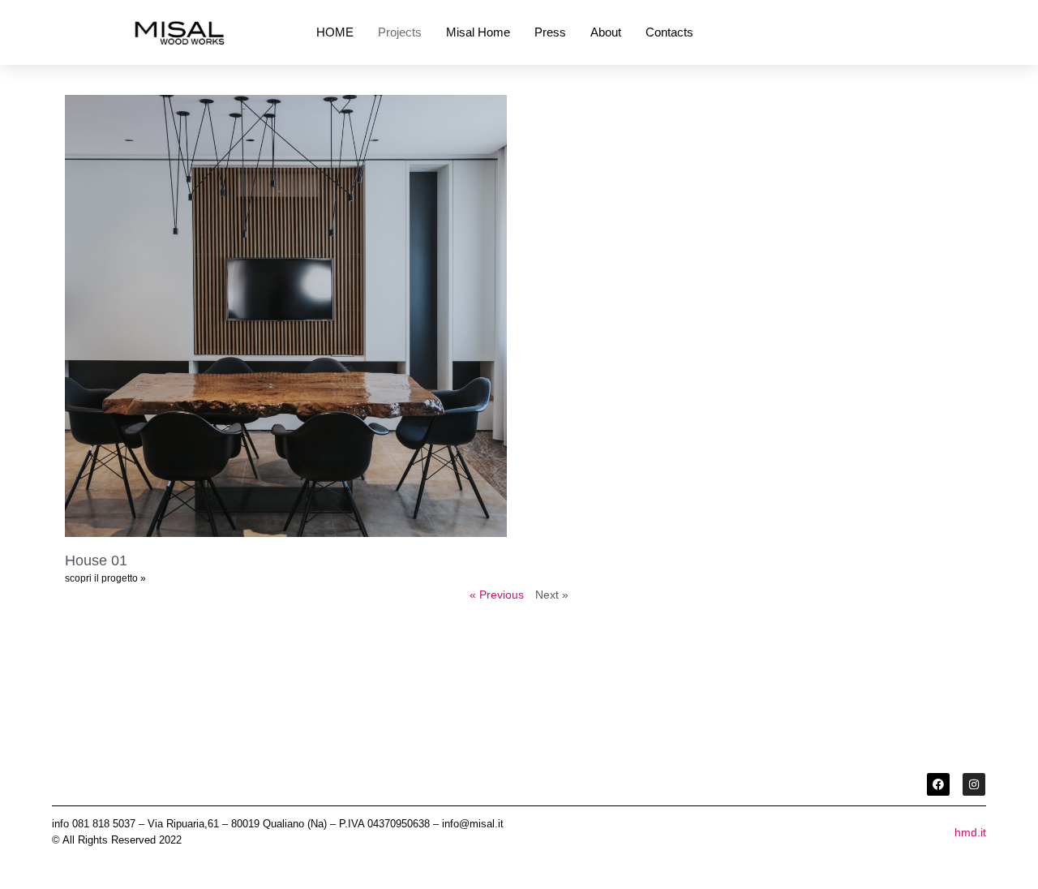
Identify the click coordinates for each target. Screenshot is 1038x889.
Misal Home (478, 32)
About (605, 32)
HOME (335, 32)
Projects (400, 32)
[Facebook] (938, 784)
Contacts (669, 32)
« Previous (497, 594)
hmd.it (970, 832)
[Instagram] (974, 784)
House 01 (96, 560)
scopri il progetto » (105, 578)
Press (550, 32)
